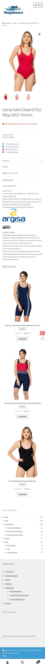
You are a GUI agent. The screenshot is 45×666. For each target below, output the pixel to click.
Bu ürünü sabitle (11, 149)
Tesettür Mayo (9, 524)
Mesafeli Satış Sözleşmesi (19, 595)
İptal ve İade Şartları (17, 599)
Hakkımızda (9, 588)
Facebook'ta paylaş (12, 147)
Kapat (4, 656)
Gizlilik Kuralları (16, 591)
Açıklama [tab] (5, 161)
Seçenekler (22, 339)
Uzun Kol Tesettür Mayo (15, 531)
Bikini (6, 517)
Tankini (7, 538)
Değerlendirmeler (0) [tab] (9, 173)
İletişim (8, 603)
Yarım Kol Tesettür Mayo (15, 535)
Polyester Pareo (12, 553)
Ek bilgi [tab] (5, 167)
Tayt (8, 549)
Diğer (6, 542)
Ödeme (7, 580)
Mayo (14, 23)
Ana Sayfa (8, 23)
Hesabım (8, 584)
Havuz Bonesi (11, 545)
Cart (34, 660)
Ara (22, 662)
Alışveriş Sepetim (11, 576)
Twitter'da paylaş (12, 144)
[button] (39, 34)
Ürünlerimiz (9, 572)
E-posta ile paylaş (12, 152)
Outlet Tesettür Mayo (14, 528)
